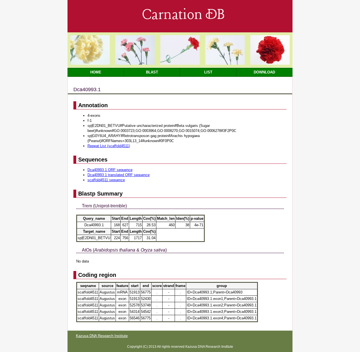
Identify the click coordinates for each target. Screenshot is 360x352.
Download (264, 72)
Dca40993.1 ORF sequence (109, 170)
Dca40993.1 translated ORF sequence (118, 175)
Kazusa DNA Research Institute (102, 336)
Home (95, 72)
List (208, 72)
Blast (152, 72)
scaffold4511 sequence (106, 180)
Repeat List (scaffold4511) (108, 146)
